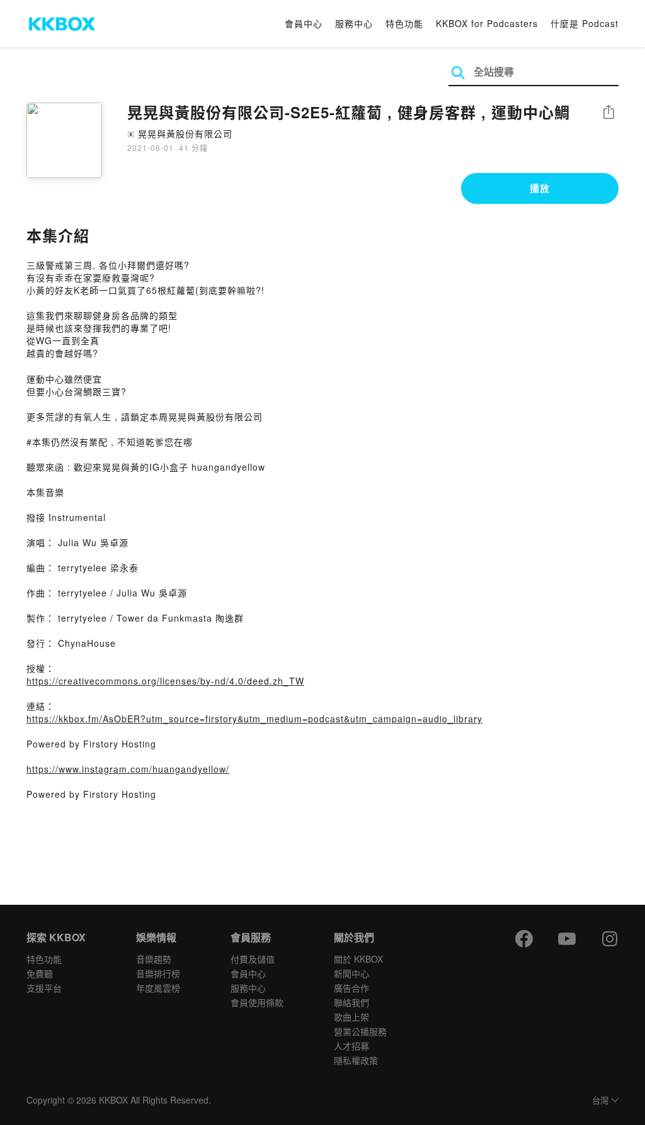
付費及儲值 (253, 959)
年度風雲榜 (158, 988)
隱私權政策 (356, 1060)
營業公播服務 (360, 1031)
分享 (608, 113)
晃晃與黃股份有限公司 (185, 133)
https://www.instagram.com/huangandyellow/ (127, 769)
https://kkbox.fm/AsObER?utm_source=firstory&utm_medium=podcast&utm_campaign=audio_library (254, 718)
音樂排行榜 (158, 973)
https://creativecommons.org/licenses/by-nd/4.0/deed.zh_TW (165, 680)
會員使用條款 (257, 1002)
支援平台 (44, 988)
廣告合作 (351, 988)
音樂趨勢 (153, 959)
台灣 (600, 1100)
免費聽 (39, 973)
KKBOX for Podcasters (487, 23)
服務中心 (354, 23)
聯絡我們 (351, 1002)
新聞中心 (351, 973)
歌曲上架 (351, 1016)
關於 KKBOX (358, 959)
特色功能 (404, 23)
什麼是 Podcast (585, 23)
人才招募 (351, 1045)
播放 (540, 188)
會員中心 (303, 23)
